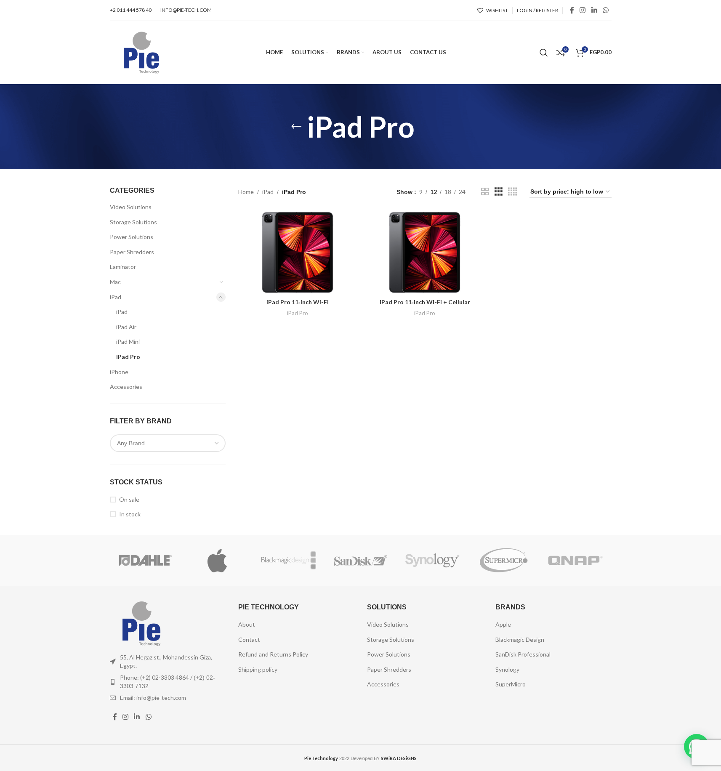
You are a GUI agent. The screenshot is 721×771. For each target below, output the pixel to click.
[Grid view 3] (499, 191)
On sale (129, 499)
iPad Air (126, 326)
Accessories (126, 386)
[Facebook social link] (572, 10)
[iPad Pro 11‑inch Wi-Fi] (297, 252)
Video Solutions (131, 206)
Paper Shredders (132, 251)
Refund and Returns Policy (273, 654)
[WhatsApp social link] (605, 10)
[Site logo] (141, 51)
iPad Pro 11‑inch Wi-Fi (297, 302)
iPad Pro (128, 356)
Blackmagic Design (519, 639)
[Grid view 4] (512, 191)
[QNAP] (575, 561)
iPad (115, 296)
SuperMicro (510, 684)
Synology (507, 669)
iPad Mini (128, 341)
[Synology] (432, 561)
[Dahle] (145, 561)
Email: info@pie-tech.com (153, 697)
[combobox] (168, 443)
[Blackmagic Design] (289, 561)
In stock (130, 514)
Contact (249, 639)
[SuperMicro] (504, 561)
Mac (115, 281)
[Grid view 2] (485, 191)
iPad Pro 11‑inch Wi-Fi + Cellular (425, 302)
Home (246, 191)
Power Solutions (131, 236)
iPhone (119, 371)
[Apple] (217, 561)
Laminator (123, 266)
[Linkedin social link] (594, 10)
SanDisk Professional (523, 654)
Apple (503, 624)
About (246, 624)
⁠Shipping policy (257, 669)
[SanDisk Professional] (360, 561)
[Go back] (296, 126)
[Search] (543, 52)
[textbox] (168, 443)
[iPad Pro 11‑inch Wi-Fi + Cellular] (424, 252)
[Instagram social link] (582, 10)
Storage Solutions (133, 222)
